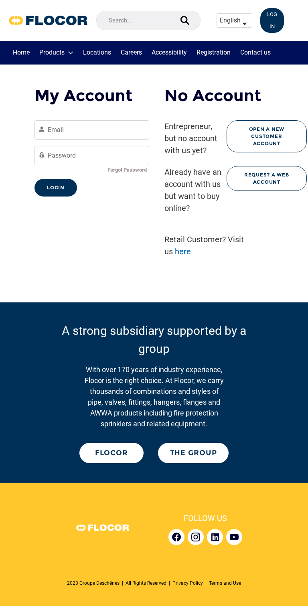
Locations (97, 52)
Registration (214, 52)
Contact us (255, 52)
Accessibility (169, 52)
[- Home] (48, 20)
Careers (131, 52)
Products (52, 52)
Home (21, 52)
